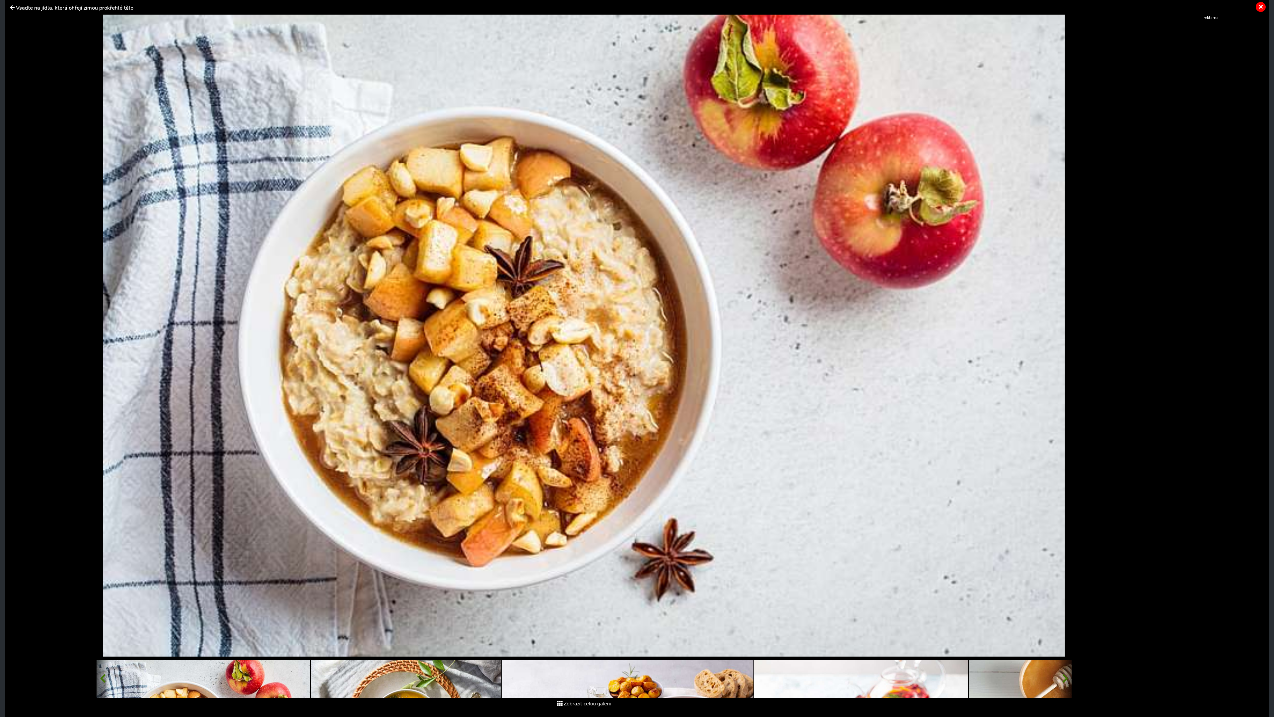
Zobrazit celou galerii (587, 703)
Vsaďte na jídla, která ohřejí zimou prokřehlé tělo (74, 8)
